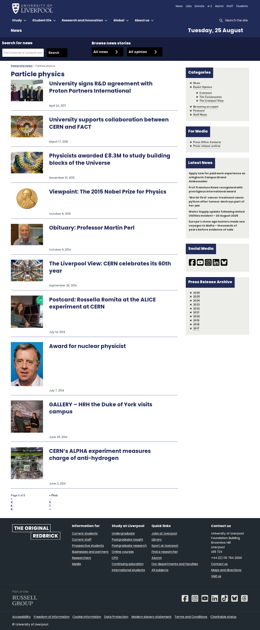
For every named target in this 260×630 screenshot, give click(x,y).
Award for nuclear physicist (87, 346)
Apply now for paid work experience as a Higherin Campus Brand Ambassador (217, 177)
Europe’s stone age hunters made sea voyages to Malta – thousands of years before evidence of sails (217, 225)
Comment (205, 93)
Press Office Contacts (207, 142)
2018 (196, 324)
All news (100, 52)
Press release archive (206, 146)
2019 (196, 320)
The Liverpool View (211, 101)
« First (53, 495)
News (16, 31)
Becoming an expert (205, 107)
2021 (196, 312)
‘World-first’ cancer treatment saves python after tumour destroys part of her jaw (216, 201)
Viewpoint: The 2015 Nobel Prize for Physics (107, 192)
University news (21, 66)
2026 (196, 293)
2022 (196, 309)
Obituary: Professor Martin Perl (92, 228)
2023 (196, 305)
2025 (196, 297)
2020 (196, 316)
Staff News (200, 115)
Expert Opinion (202, 87)
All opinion (138, 52)
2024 (196, 301)
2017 (196, 328)
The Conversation (210, 97)
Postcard (198, 111)
